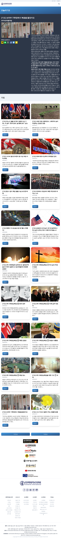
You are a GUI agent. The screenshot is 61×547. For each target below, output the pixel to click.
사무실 (9, 502)
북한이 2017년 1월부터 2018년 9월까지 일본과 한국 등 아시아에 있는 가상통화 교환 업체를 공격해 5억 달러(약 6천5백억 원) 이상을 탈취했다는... (15, 164)
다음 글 (45, 434)
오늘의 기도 (17, 500)
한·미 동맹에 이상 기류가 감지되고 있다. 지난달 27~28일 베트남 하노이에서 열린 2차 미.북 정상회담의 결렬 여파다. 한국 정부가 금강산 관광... (15, 129)
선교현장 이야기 (17, 511)
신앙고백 (9, 504)
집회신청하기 (34, 510)
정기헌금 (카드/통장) (43, 502)
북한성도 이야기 (17, 510)
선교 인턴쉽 (26, 504)
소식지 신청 (34, 504)
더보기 (5, 135)
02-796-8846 (44, 525)
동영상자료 (52, 506)
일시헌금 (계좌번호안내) (43, 504)
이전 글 (15, 434)
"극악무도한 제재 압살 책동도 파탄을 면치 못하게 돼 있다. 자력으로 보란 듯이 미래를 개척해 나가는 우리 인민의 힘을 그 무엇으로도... (45, 162)
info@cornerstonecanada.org (33, 535)
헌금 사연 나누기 (43, 509)
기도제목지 (52, 502)
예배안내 (35, 506)
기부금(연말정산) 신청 (43, 514)
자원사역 (35, 508)
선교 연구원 (9, 508)
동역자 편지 (17, 513)
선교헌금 (43, 500)
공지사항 (53, 1)
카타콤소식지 (52, 500)
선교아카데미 (26, 500)
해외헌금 (43, 511)
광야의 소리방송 (9, 510)
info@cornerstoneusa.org (30, 532)
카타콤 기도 (17, 508)
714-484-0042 (44, 530)
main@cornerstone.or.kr (31, 527)
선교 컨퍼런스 (26, 502)
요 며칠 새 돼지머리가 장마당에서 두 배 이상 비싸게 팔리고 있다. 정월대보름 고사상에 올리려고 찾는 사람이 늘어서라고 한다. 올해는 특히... (45, 418)
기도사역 (35, 502)
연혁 (9, 506)
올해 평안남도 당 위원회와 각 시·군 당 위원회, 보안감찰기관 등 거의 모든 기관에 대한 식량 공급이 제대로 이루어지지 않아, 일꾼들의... (45, 129)
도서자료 (52, 504)
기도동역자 (17, 502)
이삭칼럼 (17, 504)
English (58, 1)
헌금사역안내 (43, 507)
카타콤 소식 (17, 506)
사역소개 (9, 500)
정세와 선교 (17, 515)
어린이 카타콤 (17, 517)
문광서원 (9, 511)
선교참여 (35, 500)
